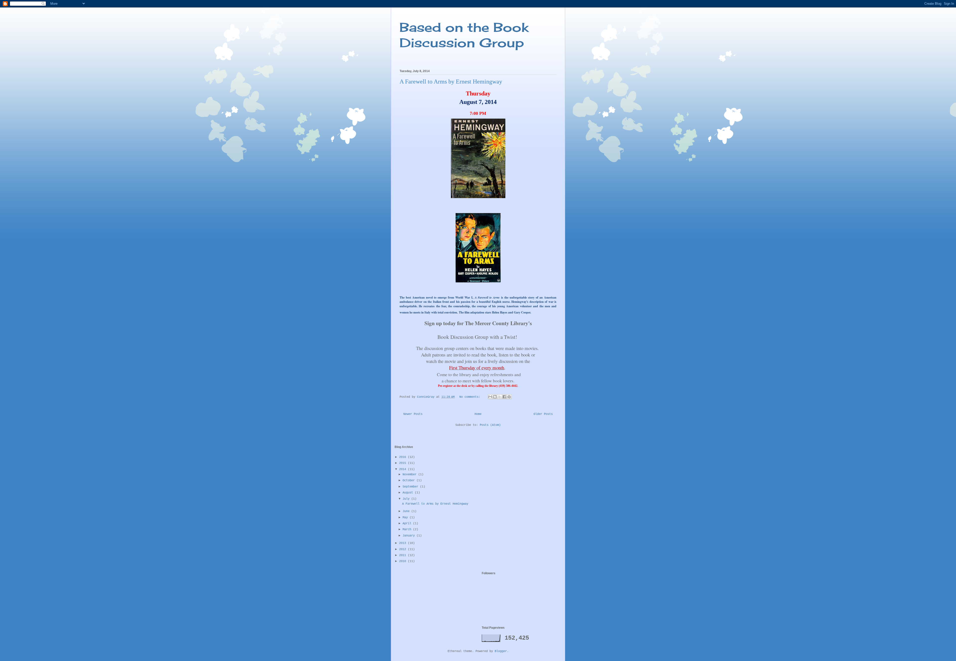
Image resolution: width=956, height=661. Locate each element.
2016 (403, 457)
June (407, 511)
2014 (403, 469)
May (406, 517)
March (408, 529)
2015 (403, 463)
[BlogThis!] (494, 396)
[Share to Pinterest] (509, 396)
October (410, 480)
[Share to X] (499, 396)
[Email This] (490, 396)
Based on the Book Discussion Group (464, 35)
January (410, 535)
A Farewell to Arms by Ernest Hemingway (451, 81)
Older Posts (543, 414)
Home (478, 414)
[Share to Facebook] (504, 396)
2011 (403, 555)
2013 (403, 543)
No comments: (470, 397)
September (411, 486)
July (407, 499)
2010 (403, 561)
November (410, 474)
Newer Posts (412, 414)
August (409, 492)
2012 (403, 549)
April (408, 523)
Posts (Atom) (490, 425)
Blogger (501, 651)
